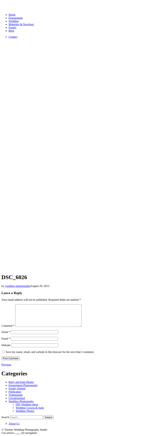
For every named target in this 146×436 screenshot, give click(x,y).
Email (5, 338)
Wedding (14, 21)
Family (12, 27)
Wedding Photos (25, 410)
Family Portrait (17, 388)
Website (5, 345)
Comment (8, 325)
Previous (6, 364)
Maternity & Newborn (21, 24)
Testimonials (16, 394)
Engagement (16, 17)
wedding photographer (17, 286)
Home (12, 14)
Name (5, 332)
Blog (11, 30)
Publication (15, 391)
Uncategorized (17, 398)
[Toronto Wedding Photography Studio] (5, 8)
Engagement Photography (23, 385)
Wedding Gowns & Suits (30, 407)
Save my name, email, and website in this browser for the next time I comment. (50, 351)
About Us (14, 423)
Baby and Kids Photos (21, 382)
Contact (13, 36)
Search (5, 417)
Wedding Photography (21, 401)
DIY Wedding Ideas (27, 404)
